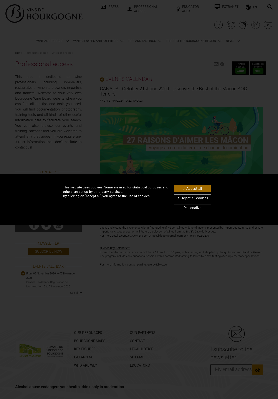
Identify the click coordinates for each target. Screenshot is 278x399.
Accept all (193, 188)
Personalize (192, 208)
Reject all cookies (194, 198)
